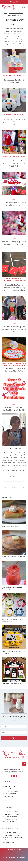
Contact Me (14, 853)
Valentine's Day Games (16, 157)
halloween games (10, 832)
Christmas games (10, 840)
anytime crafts (9, 786)
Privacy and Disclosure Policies (14, 851)
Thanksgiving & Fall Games (13, 837)
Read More (14, 477)
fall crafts (7, 789)
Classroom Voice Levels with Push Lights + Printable (12, 620)
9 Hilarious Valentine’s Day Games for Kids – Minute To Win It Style (14, 163)
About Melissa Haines (14, 849)
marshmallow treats (11, 812)
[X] (14, 1)
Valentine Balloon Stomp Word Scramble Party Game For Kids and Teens (14, 329)
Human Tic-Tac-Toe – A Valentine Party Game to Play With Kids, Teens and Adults (14, 287)
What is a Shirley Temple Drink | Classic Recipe (12, 588)
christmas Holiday (10, 819)
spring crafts (8, 796)
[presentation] (14, 61)
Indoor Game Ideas (20, 280)
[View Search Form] (25, 7)
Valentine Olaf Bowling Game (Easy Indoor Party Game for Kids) (14, 121)
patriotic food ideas (11, 814)
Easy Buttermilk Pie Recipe (10, 526)
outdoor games (9, 842)
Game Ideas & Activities (16, 13)
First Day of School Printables (11, 683)
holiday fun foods (10, 816)
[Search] (24, 487)
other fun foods (10, 821)
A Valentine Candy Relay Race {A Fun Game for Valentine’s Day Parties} (14, 244)
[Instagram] (17, 1)
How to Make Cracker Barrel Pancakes (14, 556)
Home (5, 13)
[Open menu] (22, 7)
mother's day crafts (11, 791)
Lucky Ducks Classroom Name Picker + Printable (14, 652)
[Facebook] (10, 1)
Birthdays (4, 363)
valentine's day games (12, 835)
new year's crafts (10, 793)
